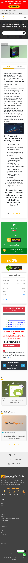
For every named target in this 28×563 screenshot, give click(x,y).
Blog (2, 505)
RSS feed (14, 10)
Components (12, 29)
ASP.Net (7, 432)
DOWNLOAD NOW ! (14, 261)
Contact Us (9, 10)
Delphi (2, 532)
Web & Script (3, 543)
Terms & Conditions (5, 512)
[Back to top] (24, 559)
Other (4, 398)
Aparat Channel (4, 522)
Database (3, 536)
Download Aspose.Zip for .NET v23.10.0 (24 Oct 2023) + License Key (14, 401)
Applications (3, 539)
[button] (26, 390)
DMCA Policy (3, 516)
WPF (22, 29)
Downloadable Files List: (8, 314)
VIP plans (8, 357)
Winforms (9, 432)
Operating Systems (5, 541)
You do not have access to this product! (14, 309)
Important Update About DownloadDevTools (10, 518)
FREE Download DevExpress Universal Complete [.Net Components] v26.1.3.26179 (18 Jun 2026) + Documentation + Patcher (14, 436)
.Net (18, 29)
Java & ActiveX (4, 534)
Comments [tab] (19, 66)
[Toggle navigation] (25, 17)
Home (4, 10)
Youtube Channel (4, 520)
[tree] (14, 323)
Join (23, 365)
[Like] (6, 45)
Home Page (5, 300)
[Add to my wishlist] (3, 45)
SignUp (7, 13)
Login (3, 13)
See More (14, 444)
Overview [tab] (8, 66)
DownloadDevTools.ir (12, 345)
